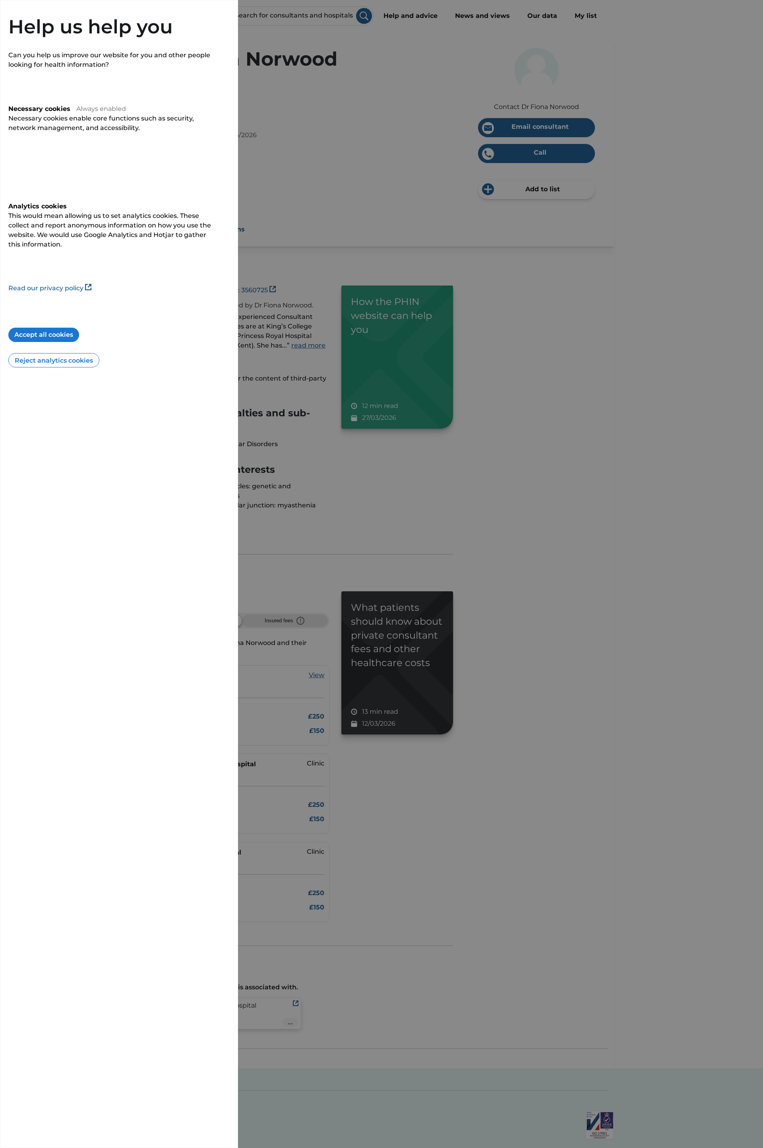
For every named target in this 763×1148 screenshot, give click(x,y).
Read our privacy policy (45, 288)
